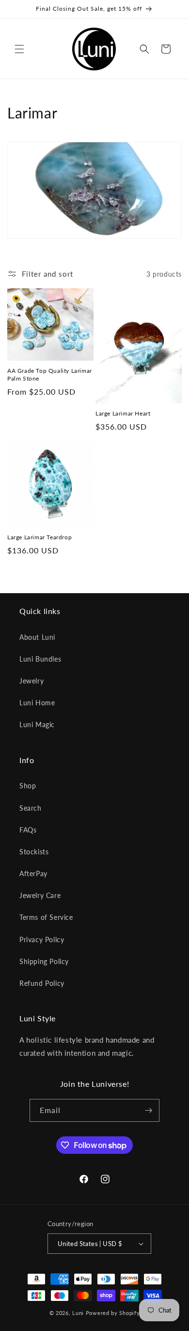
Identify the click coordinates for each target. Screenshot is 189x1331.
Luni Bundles (40, 659)
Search (30, 808)
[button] (19, 49)
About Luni (37, 637)
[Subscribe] (148, 1110)
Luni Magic (37, 724)
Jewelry (31, 681)
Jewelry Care (40, 895)
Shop (27, 786)
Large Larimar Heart (122, 413)
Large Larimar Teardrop (39, 537)
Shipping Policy (44, 961)
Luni (78, 1313)
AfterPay (33, 873)
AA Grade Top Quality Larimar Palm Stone (49, 374)
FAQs (27, 830)
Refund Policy (41, 983)
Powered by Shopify (113, 1313)
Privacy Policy (41, 939)
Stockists (33, 852)
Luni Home (37, 703)
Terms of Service (46, 917)
